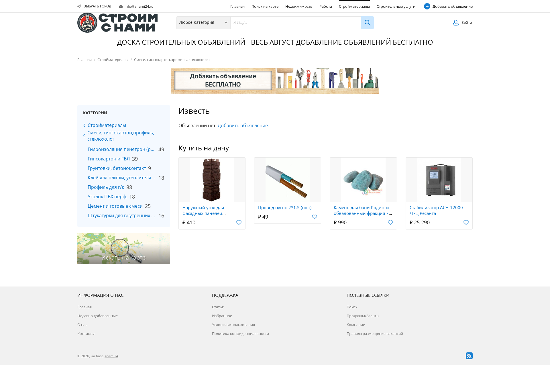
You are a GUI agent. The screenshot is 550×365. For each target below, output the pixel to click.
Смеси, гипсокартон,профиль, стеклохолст (172, 59)
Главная (237, 6)
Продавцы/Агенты (363, 315)
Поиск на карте (265, 6)
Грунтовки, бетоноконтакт (117, 168)
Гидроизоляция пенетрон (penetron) (122, 149)
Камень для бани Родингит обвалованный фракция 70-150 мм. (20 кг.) (363, 213)
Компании (356, 324)
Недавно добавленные (97, 315)
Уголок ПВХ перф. (107, 196)
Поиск (352, 306)
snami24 (111, 356)
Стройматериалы (354, 6)
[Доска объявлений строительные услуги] (117, 23)
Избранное (222, 315)
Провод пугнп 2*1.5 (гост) (284, 207)
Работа (325, 6)
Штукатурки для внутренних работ (122, 215)
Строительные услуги (396, 6)
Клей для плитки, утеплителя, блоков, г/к (122, 177)
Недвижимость (299, 6)
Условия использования (233, 324)
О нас (82, 324)
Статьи (218, 306)
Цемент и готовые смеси (115, 206)
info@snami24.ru (139, 6)
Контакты (86, 333)
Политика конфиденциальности (240, 333)
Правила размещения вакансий (375, 333)
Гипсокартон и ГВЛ (109, 159)
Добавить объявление (453, 6)
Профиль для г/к (106, 187)
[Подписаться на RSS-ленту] (469, 355)
